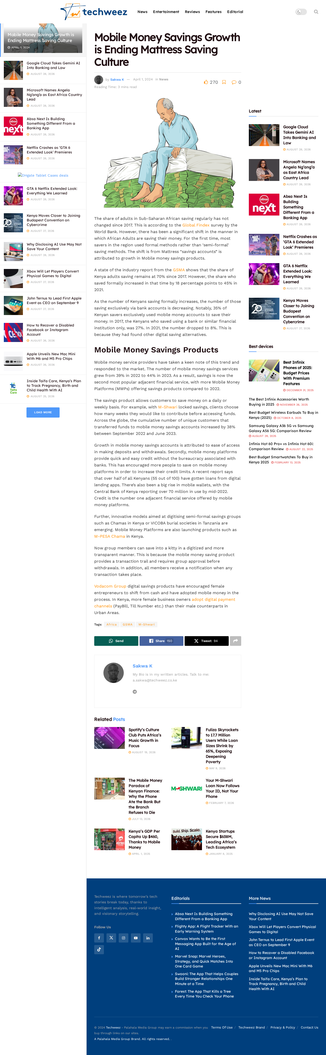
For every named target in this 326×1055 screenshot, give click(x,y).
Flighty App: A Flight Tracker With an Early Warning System (206, 929)
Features (214, 11)
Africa (111, 624)
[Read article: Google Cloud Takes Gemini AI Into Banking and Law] (264, 135)
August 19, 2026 (143, 752)
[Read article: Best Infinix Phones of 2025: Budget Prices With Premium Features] (264, 370)
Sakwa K (117, 79)
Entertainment (166, 11)
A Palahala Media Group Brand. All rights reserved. (132, 1039)
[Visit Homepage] (94, 12)
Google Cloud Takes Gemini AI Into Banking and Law (53, 65)
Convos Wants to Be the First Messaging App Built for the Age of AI (205, 943)
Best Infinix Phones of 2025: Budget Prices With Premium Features (297, 373)
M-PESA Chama (109, 536)
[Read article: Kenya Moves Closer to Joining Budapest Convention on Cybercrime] (264, 309)
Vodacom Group (111, 586)
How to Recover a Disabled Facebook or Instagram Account (50, 330)
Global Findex (196, 225)
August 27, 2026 (298, 328)
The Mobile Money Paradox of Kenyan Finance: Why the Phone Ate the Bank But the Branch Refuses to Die (145, 796)
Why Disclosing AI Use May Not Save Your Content (54, 246)
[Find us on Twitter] (111, 938)
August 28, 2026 (298, 149)
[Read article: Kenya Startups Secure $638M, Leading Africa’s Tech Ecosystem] (186, 839)
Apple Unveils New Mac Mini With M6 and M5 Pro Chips (51, 356)
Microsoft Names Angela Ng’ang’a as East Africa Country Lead (54, 95)
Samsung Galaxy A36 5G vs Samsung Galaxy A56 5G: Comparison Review (281, 428)
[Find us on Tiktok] (99, 949)
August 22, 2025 (300, 449)
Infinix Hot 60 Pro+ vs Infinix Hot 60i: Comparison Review (281, 446)
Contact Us (309, 1027)
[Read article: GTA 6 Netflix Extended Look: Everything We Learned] (264, 274)
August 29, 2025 (263, 436)
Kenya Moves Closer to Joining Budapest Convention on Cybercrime (53, 220)
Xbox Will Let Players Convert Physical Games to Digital (53, 273)
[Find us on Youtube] (136, 938)
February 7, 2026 (221, 803)
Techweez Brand (251, 1027)
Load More (43, 412)
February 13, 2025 (287, 462)
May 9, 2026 (217, 768)
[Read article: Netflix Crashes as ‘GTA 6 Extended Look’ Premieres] (264, 245)
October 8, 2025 (288, 418)
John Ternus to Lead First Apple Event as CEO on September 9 (54, 300)
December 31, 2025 (300, 390)
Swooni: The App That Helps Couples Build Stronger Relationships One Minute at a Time (206, 979)
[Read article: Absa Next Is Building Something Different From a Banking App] (264, 205)
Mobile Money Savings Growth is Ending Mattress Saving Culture (41, 37)
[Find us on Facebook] (99, 938)
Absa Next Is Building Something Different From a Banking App (51, 123)
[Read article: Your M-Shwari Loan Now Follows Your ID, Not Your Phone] (186, 789)
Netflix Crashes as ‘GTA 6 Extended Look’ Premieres (49, 149)
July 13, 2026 (141, 819)
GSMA (178, 269)
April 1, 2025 (140, 854)
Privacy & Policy (282, 1027)
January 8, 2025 (220, 854)
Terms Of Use (222, 1027)
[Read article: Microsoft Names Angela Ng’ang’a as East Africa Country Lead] (264, 170)
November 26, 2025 (293, 404)
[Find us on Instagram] (123, 938)
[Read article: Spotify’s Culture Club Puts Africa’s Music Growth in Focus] (109, 738)
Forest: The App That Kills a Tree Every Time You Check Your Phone (204, 994)
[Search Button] (316, 11)
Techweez (113, 1027)
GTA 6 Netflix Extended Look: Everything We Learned (52, 190)
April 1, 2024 (143, 79)
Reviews (192, 11)
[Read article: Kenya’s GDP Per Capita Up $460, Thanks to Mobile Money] (109, 839)
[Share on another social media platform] (235, 641)
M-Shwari (167, 407)
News (142, 11)
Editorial (235, 11)
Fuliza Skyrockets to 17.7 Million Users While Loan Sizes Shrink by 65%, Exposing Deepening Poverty (222, 745)
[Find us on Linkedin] (148, 938)
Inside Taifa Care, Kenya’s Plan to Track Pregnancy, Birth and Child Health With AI (54, 385)
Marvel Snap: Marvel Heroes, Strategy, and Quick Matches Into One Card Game (204, 961)
